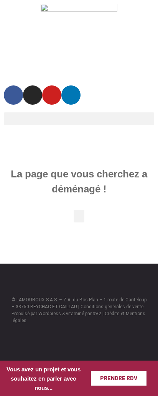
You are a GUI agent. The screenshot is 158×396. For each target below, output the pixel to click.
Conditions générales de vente (112, 306)
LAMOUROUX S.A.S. (37, 299)
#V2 (97, 313)
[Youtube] (51, 95)
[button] (79, 118)
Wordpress (49, 313)
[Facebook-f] (13, 95)
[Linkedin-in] (71, 95)
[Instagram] (32, 95)
